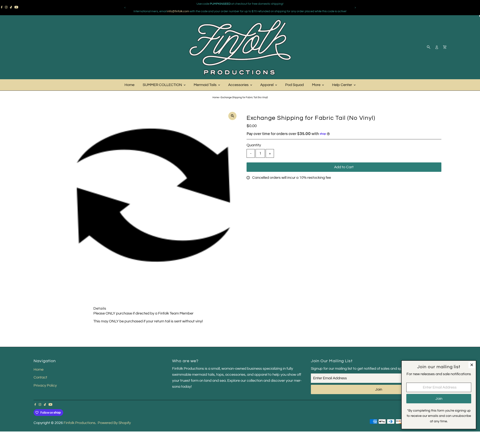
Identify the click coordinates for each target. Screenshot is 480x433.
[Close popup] (471, 365)
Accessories (238, 85)
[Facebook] (1, 7)
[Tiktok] (11, 7)
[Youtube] (16, 7)
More (316, 85)
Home (129, 85)
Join (378, 389)
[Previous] (125, 7)
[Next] (355, 7)
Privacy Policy (45, 385)
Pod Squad (294, 85)
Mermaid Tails (205, 85)
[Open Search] (428, 47)
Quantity (254, 145)
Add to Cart (344, 167)
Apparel (267, 85)
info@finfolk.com (178, 11)
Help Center (342, 85)
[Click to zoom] (232, 116)
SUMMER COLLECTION (163, 85)
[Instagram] (6, 7)
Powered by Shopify (114, 423)
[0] (444, 47)
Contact (40, 377)
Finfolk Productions (79, 423)
